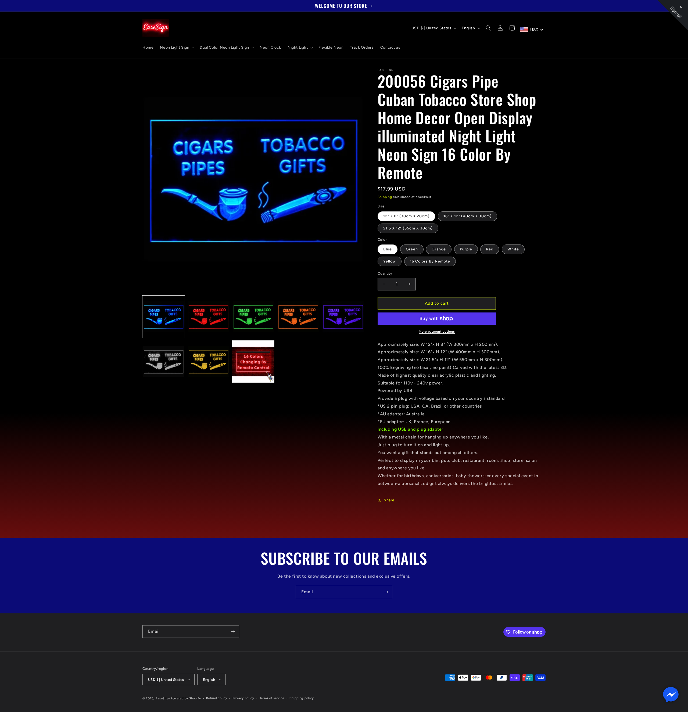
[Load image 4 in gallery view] (298, 317)
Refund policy (216, 698)
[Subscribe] (386, 592)
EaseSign (163, 698)
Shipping (385, 197)
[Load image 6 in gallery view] (163, 361)
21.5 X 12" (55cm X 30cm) (408, 228)
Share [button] (389, 500)
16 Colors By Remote (430, 261)
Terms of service (272, 698)
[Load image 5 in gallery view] (343, 317)
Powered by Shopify (186, 698)
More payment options (437, 331)
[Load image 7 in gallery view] (208, 361)
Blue (387, 249)
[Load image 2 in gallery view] (208, 317)
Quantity (385, 273)
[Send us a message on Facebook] (671, 695)
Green (412, 249)
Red (489, 249)
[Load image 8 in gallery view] (253, 361)
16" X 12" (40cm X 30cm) (467, 216)
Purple (466, 249)
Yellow (389, 261)
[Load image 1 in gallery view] (163, 317)
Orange (439, 249)
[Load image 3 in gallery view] (253, 317)
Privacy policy (243, 698)
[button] (176, 47)
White (513, 249)
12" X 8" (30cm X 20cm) (406, 216)
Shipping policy (301, 698)
